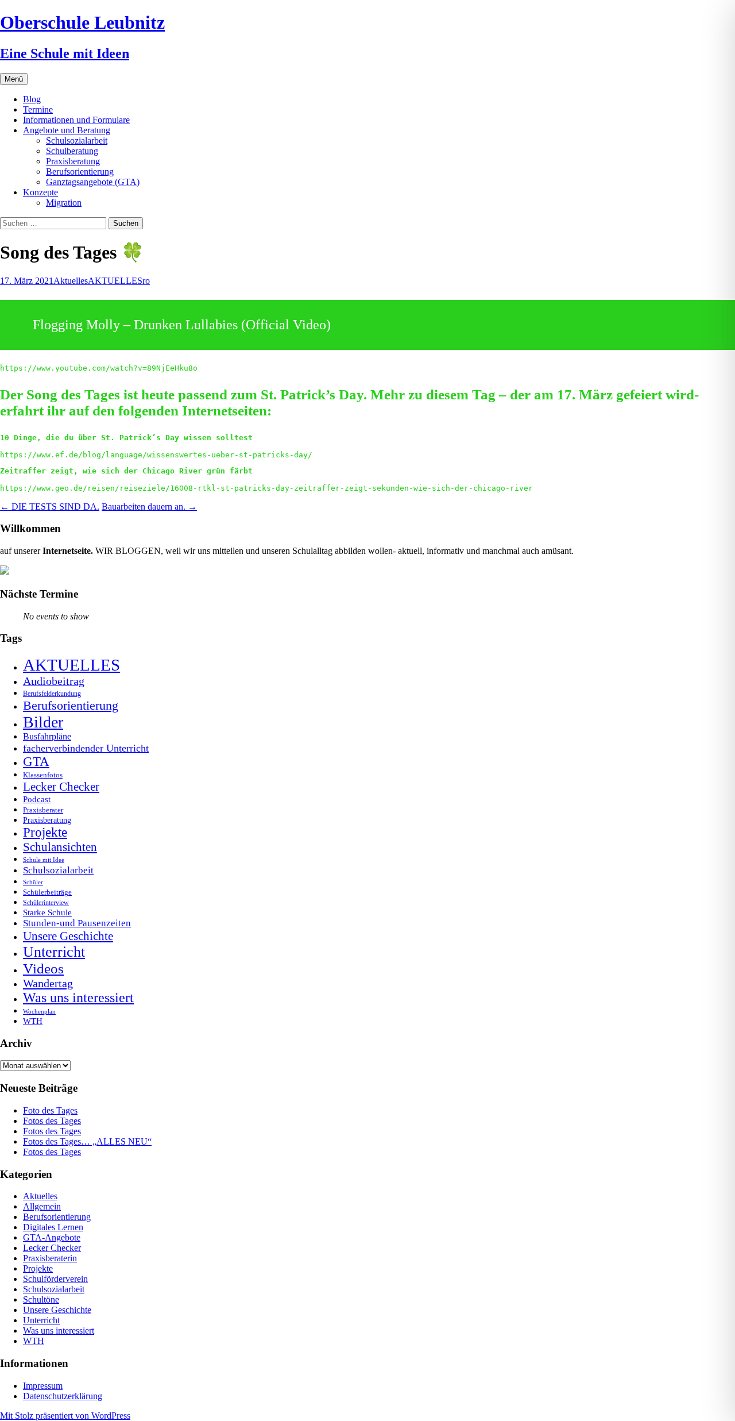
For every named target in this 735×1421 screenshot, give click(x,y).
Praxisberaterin (50, 1258)
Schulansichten (60, 846)
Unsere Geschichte (68, 936)
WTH (32, 1021)
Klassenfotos (43, 775)
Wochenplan (39, 1011)
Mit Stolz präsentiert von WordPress (65, 1415)
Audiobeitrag (53, 681)
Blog (32, 99)
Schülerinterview (46, 903)
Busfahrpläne (47, 736)
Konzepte (40, 192)
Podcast (37, 799)
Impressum (43, 1386)
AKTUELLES (115, 281)
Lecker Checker (61, 787)
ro (146, 281)
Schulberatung (72, 151)
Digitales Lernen (53, 1227)
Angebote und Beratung (66, 130)
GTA (36, 761)
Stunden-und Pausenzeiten (77, 923)
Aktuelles (70, 281)
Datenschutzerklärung (62, 1396)
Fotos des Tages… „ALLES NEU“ (87, 1141)
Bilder (43, 722)
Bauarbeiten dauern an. (149, 506)
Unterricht (54, 952)
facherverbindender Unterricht (86, 748)
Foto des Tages (50, 1110)
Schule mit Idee (43, 860)
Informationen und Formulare (76, 120)
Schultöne (41, 1299)
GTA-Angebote (51, 1237)
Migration (64, 202)
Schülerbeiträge (47, 892)
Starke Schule (47, 912)
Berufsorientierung (80, 171)
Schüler (33, 882)
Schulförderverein (55, 1279)
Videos (43, 968)
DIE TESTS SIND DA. (49, 506)
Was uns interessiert (78, 997)
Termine (38, 109)
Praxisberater (43, 810)
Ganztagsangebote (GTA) (93, 182)
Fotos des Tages (52, 1121)
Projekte (45, 832)
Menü (14, 79)
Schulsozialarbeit (76, 140)
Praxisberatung (73, 161)
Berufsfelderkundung (52, 694)
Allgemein (42, 1206)
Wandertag (48, 983)
